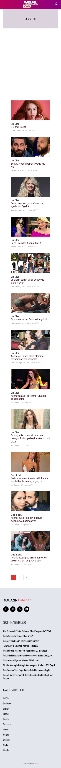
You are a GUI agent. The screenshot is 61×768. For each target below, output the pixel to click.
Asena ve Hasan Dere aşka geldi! (29, 319)
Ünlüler (15, 123)
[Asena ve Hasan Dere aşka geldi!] (30, 303)
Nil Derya (15, 402)
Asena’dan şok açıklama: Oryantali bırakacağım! (29, 397)
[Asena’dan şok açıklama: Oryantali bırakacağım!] (30, 379)
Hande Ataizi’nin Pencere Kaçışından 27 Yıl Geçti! (25, 650)
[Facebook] (6, 609)
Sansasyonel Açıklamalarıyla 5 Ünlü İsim (21, 660)
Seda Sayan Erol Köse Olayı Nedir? (18, 636)
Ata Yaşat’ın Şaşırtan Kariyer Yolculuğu (20, 645)
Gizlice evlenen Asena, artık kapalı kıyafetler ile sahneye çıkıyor (29, 480)
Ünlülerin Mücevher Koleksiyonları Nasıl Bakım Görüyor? (27, 655)
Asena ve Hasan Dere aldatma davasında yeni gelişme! (27, 358)
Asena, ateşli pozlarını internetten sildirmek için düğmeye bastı (29, 559)
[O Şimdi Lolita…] (30, 110)
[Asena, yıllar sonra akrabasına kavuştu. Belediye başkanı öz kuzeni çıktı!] (30, 419)
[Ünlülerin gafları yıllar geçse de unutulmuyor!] (30, 263)
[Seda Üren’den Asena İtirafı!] (30, 227)
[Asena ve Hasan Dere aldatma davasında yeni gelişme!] (30, 340)
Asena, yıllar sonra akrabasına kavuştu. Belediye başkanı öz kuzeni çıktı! (30, 438)
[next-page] (26, 577)
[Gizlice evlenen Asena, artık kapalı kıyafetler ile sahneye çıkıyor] (30, 462)
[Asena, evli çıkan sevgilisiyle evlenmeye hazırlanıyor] (30, 501)
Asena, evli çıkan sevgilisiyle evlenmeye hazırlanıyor (26, 519)
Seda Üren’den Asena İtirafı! (26, 243)
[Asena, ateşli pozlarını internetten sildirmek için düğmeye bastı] (30, 541)
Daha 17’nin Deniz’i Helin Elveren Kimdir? (21, 640)
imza (37, 763)
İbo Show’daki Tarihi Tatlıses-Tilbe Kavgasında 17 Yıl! (27, 631)
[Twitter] (20, 609)
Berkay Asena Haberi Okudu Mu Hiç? (28, 165)
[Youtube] (27, 609)
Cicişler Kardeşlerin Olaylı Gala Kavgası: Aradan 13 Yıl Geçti (29, 665)
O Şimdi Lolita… (19, 126)
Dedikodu (16, 475)
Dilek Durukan (17, 130)
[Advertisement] (30, 60)
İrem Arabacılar (18, 210)
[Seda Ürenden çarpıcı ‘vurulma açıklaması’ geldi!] (30, 187)
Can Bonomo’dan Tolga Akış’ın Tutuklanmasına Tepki (26, 670)
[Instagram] (13, 609)
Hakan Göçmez (18, 286)
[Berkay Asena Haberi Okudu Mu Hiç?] (30, 147)
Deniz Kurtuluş (17, 170)
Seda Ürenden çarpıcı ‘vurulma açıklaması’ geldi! (27, 205)
